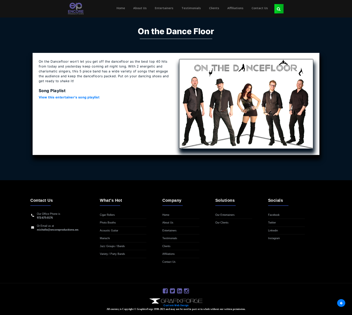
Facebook (274, 214)
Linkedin (273, 230)
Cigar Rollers (107, 214)
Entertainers (164, 8)
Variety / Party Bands (112, 253)
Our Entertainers (225, 214)
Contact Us (260, 8)
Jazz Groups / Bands (112, 246)
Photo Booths (108, 222)
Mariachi (105, 238)
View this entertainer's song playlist (69, 97)
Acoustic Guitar (109, 230)
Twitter (272, 222)
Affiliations (235, 8)
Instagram (274, 238)
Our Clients (222, 222)
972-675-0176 (45, 217)
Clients (214, 8)
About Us (140, 8)
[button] (341, 303)
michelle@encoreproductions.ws (57, 229)
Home (122, 8)
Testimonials (191, 8)
